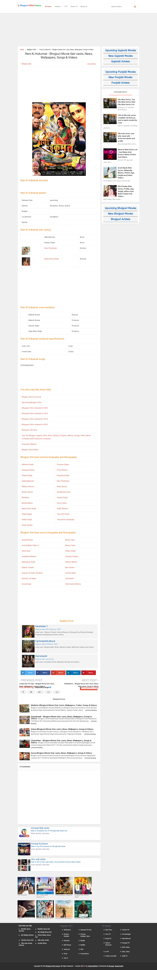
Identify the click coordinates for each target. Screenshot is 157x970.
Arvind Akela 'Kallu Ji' (30, 545)
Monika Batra (27, 503)
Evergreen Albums (29, 444)
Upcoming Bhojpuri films (32, 402)
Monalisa (25, 497)
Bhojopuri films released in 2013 (35, 424)
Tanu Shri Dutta (63, 514)
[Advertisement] (78, 29)
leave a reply (91, 64)
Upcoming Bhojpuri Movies (120, 208)
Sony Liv (67, 949)
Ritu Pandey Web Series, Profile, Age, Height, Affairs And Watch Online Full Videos (126, 191)
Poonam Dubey (63, 464)
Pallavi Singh (27, 520)
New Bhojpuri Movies (120, 213)
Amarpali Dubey (28, 470)
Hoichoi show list (27, 940)
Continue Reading (91, 710)
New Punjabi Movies (120, 77)
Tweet (30, 673)
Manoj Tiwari (70, 545)
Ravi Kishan (70, 567)
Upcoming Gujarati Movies (120, 50)
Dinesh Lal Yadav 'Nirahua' (32, 573)
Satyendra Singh (42, 687)
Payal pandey (27, 525)
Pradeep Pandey (71, 556)
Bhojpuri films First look (31, 397)
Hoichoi (67, 940)
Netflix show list (44, 929)
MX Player (67, 945)
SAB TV (124, 956)
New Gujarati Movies (120, 55)
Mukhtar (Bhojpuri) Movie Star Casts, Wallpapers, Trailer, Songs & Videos (64, 705)
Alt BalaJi (67, 930)
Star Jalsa (126, 951)
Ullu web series (43, 940)
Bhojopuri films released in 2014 (35, 419)
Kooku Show (42, 943)
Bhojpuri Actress (120, 219)
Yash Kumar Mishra (73, 584)
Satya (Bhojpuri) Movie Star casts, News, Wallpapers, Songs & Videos (62, 729)
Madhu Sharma (28, 486)
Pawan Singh (70, 551)
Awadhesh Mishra (29, 556)
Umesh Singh (70, 573)
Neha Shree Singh (51, 259)
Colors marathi (110, 956)
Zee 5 (66, 958)
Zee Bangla (126, 934)
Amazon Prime (85, 930)
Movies (58, 6)
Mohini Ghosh (27, 492)
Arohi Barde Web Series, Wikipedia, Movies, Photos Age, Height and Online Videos (126, 173)
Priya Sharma (62, 470)
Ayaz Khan (26, 551)
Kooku (82, 940)
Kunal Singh (26, 584)
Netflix (82, 945)
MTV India (126, 947)
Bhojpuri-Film (26, 64)
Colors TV (125, 930)
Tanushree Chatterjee (65, 520)
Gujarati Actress (120, 61)
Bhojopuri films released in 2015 (35, 413)
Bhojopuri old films (29, 430)
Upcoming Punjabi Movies (120, 71)
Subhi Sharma (62, 509)
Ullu (81, 949)
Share (45, 673)
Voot (65, 953)
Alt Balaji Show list (45, 932)
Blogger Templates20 (116, 966)
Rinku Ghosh (62, 486)
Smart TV (74, 6)
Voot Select (84, 953)
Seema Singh (62, 497)
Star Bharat (126, 938)
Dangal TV (126, 943)
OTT (66, 6)
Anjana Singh (27, 475)
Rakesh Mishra (71, 562)
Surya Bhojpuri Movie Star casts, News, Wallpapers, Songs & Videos (61, 753)
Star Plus (108, 930)
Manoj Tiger (70, 540)
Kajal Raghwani (28, 481)
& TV (107, 951)
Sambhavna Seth (63, 492)
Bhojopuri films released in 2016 (35, 408)
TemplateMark (93, 966)
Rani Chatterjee (50, 248)
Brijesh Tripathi (28, 567)
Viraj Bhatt (69, 578)
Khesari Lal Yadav (29, 578)
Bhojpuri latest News (30, 450)
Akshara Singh (27, 464)
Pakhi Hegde (27, 514)
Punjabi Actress (120, 82)
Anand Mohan (27, 540)
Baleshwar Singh (28, 562)
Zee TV (108, 934)
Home (49, 6)
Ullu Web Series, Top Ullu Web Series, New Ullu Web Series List (126, 102)
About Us (83, 6)
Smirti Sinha (62, 503)
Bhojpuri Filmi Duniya (53, 966)
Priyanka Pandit (63, 475)
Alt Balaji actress (27, 935)
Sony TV (108, 938)
